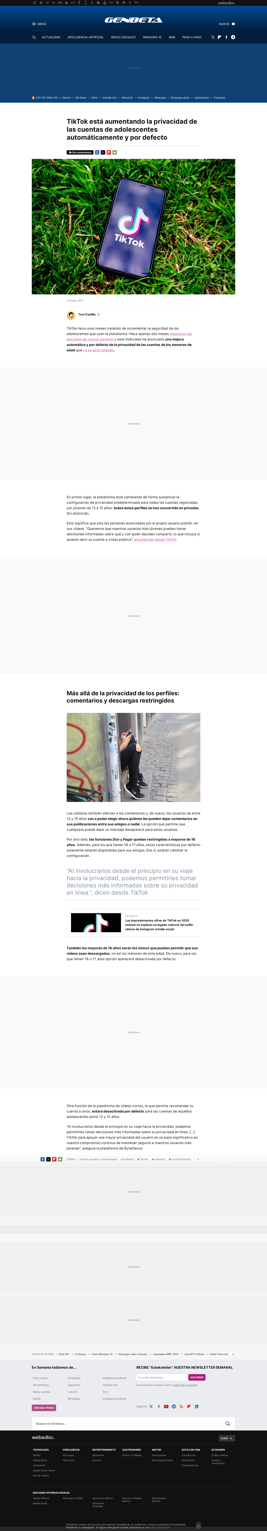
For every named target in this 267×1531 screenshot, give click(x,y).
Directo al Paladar (132, 1455)
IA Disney (81, 1354)
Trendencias (189, 1455)
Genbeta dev (110, 1384)
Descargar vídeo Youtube (133, 1354)
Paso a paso (40, 1378)
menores (160, 1159)
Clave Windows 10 (102, 1354)
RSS (181, 1406)
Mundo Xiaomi (41, 1475)
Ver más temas (44, 1407)
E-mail (114, 152)
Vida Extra (68, 1460)
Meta (94, 97)
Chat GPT (64, 1354)
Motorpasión (159, 1455)
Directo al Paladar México (132, 1500)
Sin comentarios (81, 152)
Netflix (37, 1398)
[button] (88, 314)
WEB (172, 37)
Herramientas (41, 1384)
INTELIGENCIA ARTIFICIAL (86, 37)
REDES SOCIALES (123, 37)
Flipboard (219, 37)
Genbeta (133, 20)
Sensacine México (102, 1498)
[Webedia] (43, 1437)
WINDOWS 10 (152, 37)
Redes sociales (41, 1391)
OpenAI (66, 97)
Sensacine (98, 1455)
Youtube (166, 1406)
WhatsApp (74, 1398)
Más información (160, 1527)
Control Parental (181, 1159)
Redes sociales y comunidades (99, 1159)
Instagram (143, 97)
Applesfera (39, 1465)
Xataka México (41, 1498)
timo (105, 1391)
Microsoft (127, 97)
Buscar (227, 1423)
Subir (224, 1438)
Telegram (233, 37)
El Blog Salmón (220, 1455)
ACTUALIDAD (51, 37)
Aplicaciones (202, 97)
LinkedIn (197, 1406)
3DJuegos (68, 1455)
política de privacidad (185, 1385)
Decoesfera (188, 1460)
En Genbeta (131, 916)
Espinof (96, 1460)
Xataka (36, 1455)
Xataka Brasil (40, 1503)
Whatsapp (160, 97)
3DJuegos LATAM (73, 1498)
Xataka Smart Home (44, 1470)
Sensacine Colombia (98, 1505)
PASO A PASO (191, 37)
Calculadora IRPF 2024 (166, 1354)
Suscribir (196, 1377)
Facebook (226, 37)
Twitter (213, 37)
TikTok (144, 1159)
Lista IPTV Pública (194, 1354)
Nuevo (224, 24)
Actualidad (127, 1159)
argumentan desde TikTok (155, 539)
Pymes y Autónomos (218, 1462)
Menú (42, 24)
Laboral (72, 1391)
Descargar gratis (180, 97)
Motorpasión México (159, 1500)
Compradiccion (190, 1465)
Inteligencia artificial (114, 1378)
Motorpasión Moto (162, 1460)
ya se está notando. (99, 350)
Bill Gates (81, 97)
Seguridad (74, 1384)
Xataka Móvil (40, 1460)
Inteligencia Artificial (114, 1398)
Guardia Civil (110, 97)
